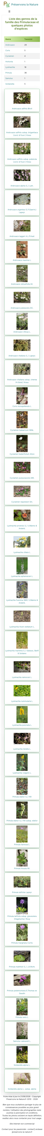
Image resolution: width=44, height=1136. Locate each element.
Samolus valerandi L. (22, 1041)
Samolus (9, 78)
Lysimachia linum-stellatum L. (22, 627)
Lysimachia (10, 67)
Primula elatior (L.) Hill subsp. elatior (22, 820)
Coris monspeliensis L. (22, 406)
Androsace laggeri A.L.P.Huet (22, 236)
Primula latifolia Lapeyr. (22, 892)
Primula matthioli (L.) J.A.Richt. (22, 967)
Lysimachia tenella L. (22, 749)
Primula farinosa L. (22, 844)
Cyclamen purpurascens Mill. (22, 478)
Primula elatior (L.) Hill (22, 797)
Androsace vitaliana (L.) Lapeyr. (22, 356)
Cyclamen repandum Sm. (22, 502)
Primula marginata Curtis (22, 943)
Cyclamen (9, 56)
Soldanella (9, 84)
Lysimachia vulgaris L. (22, 773)
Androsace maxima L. (22, 260)
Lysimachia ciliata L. (22, 552)
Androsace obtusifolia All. (22, 284)
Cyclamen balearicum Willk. (22, 430)
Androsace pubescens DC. (22, 308)
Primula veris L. (22, 1017)
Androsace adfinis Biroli (22, 108)
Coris (7, 50)
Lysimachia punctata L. (22, 725)
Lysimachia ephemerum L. (22, 576)
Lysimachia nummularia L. (22, 701)
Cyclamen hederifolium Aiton (22, 454)
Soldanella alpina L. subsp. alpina (22, 1089)
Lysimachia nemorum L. (22, 677)
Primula (8, 73)
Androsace (10, 45)
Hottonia (9, 61)
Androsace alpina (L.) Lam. (22, 186)
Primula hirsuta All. (22, 868)
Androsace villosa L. (22, 332)
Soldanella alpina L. (22, 1065)
